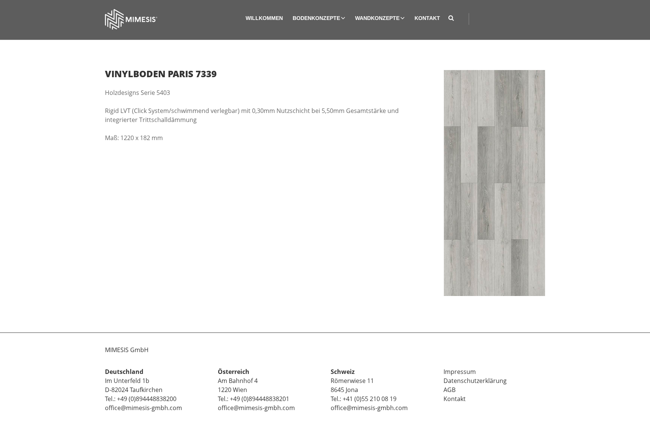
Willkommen (264, 18)
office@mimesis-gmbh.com (143, 408)
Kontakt (427, 18)
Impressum (459, 372)
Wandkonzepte (377, 18)
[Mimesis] (131, 19)
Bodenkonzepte (316, 18)
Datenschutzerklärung (475, 381)
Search (453, 19)
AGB (449, 390)
